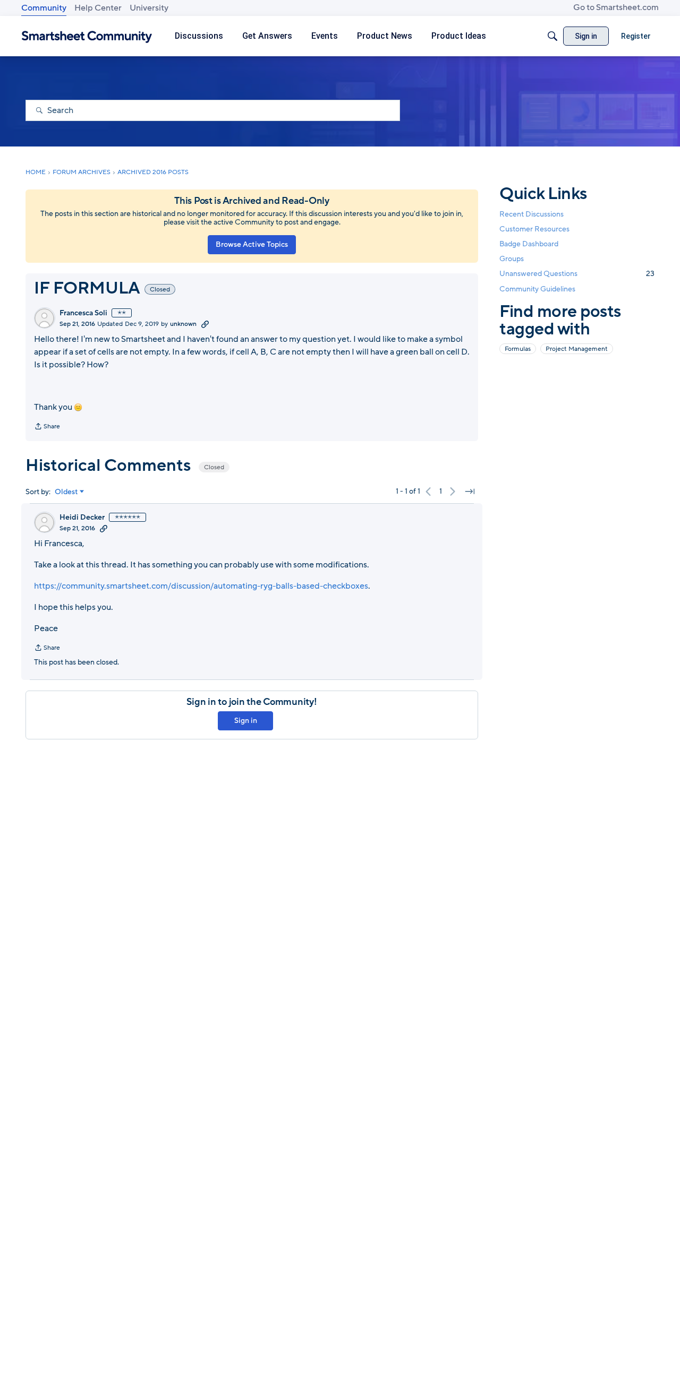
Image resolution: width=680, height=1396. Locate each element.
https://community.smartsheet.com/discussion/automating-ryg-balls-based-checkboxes (201, 586)
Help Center (98, 8)
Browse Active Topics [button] (252, 244)
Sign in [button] (245, 721)
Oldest (66, 492)
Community (43, 8)
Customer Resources (534, 229)
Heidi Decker (82, 517)
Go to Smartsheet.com (616, 7)
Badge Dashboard (528, 244)
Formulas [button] (518, 348)
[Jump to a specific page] (469, 491)
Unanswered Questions (576, 274)
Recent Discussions (531, 214)
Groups (511, 259)
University (149, 8)
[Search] (552, 36)
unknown (183, 324)
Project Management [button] (577, 348)
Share (47, 427)
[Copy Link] (205, 324)
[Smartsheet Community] (86, 36)
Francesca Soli (83, 313)
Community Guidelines (537, 289)
